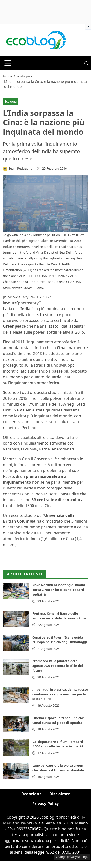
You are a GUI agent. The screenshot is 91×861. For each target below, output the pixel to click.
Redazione (31, 793)
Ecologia (10, 101)
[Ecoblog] (35, 39)
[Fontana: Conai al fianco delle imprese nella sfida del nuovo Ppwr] (16, 619)
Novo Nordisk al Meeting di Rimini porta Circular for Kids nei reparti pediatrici (58, 589)
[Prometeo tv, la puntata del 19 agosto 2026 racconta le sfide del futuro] (16, 667)
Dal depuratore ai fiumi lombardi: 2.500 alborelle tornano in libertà (58, 743)
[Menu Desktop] (8, 63)
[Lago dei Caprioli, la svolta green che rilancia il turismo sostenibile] (16, 771)
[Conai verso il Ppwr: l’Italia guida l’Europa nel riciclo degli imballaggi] (16, 643)
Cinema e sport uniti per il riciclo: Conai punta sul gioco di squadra (58, 720)
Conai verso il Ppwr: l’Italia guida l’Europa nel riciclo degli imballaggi (59, 639)
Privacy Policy (45, 803)
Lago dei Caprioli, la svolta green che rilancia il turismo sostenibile (58, 767)
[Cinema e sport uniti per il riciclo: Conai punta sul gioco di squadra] (16, 724)
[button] (86, 63)
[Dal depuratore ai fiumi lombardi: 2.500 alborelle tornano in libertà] (16, 747)
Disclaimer (59, 793)
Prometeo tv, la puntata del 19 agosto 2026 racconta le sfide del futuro (57, 665)
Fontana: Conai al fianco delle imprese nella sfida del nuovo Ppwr (59, 615)
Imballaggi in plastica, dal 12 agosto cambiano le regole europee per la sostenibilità (60, 694)
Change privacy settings (72, 857)
